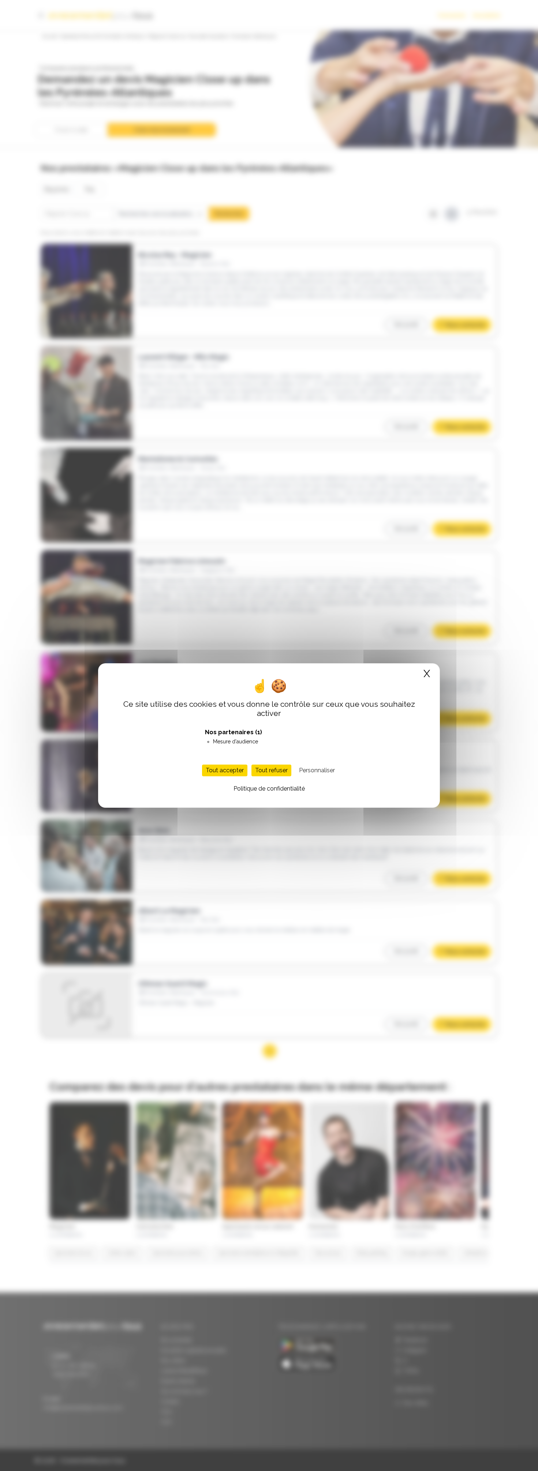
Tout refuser (271, 770)
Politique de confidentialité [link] (269, 788)
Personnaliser (317, 770)
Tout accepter (225, 770)
